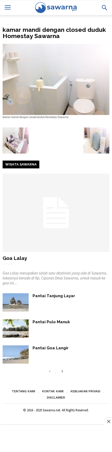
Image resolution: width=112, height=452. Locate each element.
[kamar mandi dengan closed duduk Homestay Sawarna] (56, 79)
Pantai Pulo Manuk (51, 322)
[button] (104, 7)
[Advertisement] (56, 439)
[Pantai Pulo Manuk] (16, 328)
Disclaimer (56, 397)
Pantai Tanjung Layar (54, 296)
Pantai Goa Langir (51, 348)
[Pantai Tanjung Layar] (16, 302)
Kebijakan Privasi (85, 391)
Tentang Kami (23, 391)
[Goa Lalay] (56, 213)
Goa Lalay (15, 258)
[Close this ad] (108, 421)
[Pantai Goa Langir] (16, 354)
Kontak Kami (53, 391)
